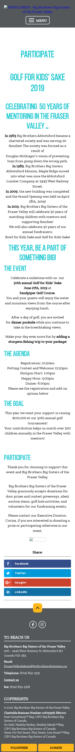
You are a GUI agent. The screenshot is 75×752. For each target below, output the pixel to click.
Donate (56, 748)
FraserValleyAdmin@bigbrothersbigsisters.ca (35, 666)
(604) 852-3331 (30, 673)
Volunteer (19, 748)
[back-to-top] (37, 607)
